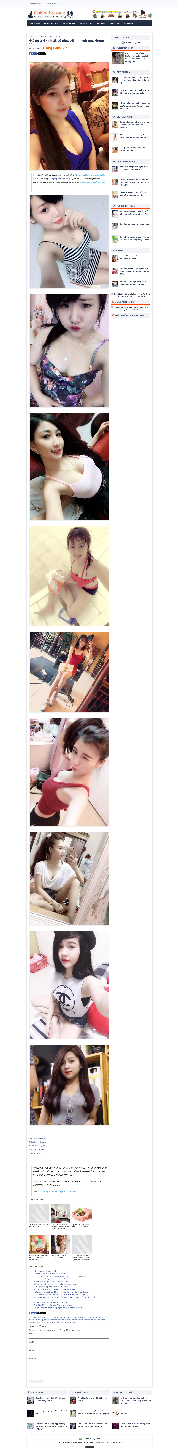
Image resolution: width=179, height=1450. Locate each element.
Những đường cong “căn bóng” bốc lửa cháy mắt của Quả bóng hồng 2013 (134, 182)
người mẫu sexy (34, 1322)
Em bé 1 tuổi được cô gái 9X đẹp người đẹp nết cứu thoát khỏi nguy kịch (62, 1276)
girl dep (100, 1317)
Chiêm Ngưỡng (35, 4)
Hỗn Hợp (44, 37)
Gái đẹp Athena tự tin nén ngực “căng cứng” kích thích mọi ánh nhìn (134, 80)
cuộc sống (86, 182)
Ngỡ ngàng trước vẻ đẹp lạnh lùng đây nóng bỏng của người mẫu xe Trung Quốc (65, 1297)
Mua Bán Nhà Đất (125, 302)
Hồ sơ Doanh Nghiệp (37, 1146)
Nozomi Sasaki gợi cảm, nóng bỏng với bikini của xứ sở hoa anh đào (60, 1300)
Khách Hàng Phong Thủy (129, 315)
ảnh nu (73, 1317)
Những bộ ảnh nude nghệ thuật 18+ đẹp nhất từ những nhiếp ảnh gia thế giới (136, 1400)
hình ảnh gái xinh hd (75, 1320)
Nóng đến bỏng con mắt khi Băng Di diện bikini (51, 1302)
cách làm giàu (99, 182)
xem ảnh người (58, 1322)
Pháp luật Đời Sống (36, 1149)
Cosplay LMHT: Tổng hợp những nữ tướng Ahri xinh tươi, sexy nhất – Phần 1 (51, 1426)
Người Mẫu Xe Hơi (36, 29)
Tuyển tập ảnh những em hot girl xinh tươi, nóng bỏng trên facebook (135, 125)
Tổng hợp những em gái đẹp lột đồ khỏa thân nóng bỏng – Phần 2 (134, 214)
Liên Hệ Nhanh (52, 4)
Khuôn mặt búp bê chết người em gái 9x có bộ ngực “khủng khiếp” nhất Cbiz (135, 106)
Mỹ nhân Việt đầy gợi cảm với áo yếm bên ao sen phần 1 (56, 1284)
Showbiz (80, 175)
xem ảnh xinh (70, 1322)
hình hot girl (101, 1320)
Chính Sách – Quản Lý (38, 1142)
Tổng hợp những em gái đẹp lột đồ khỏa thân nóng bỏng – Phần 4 (134, 239)
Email (31, 1342)
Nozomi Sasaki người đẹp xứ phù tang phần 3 (51, 1282)
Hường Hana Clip (55, 48)
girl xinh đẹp (38, 1320)
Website (32, 1350)
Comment (32, 1359)
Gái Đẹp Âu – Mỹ (86, 23)
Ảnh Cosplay (128, 23)
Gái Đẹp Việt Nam (51, 23)
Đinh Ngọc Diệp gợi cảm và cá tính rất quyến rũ (52, 1287)
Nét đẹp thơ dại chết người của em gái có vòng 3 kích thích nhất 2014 (134, 271)
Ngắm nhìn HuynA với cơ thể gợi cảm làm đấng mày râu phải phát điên (61, 1292)
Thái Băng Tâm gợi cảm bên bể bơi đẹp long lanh (53, 1305)
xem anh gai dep (47, 1322)
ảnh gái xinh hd (56, 1317)
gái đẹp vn (93, 1317)
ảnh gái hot (46, 1317)
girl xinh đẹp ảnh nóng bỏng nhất (56, 1320)
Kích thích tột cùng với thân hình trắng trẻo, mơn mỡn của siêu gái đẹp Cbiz (63, 1295)
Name (31, 1334)
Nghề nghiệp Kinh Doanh (38, 1138)
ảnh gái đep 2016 (35, 1317)
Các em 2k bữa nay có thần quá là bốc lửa (50, 1274)
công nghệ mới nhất (59, 178)
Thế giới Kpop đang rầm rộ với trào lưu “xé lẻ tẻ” (52, 1279)
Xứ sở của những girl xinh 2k (45, 1271)
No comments (55, 37)
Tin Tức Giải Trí (35, 1153)
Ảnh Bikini (114, 23)
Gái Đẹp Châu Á (68, 23)
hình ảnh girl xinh (90, 1320)
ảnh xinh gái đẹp (83, 1317)
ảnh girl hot (66, 1317)
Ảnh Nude (102, 23)
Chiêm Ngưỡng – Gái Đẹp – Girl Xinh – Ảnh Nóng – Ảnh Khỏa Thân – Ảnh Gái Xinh (92, 1442)
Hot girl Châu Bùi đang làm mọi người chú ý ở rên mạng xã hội (58, 1308)
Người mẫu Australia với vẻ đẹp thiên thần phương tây (55, 1289)
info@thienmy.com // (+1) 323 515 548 (59, 1191)
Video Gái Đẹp (34, 23)
